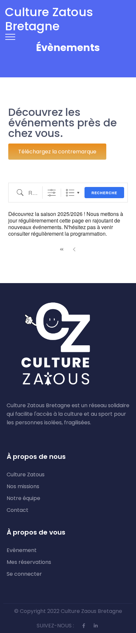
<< (61, 249)
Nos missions (23, 486)
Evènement (22, 550)
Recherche (104, 192)
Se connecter (24, 574)
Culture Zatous (26, 474)
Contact (17, 510)
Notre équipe (23, 498)
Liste (70, 193)
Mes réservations (29, 562)
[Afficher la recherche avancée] (52, 193)
